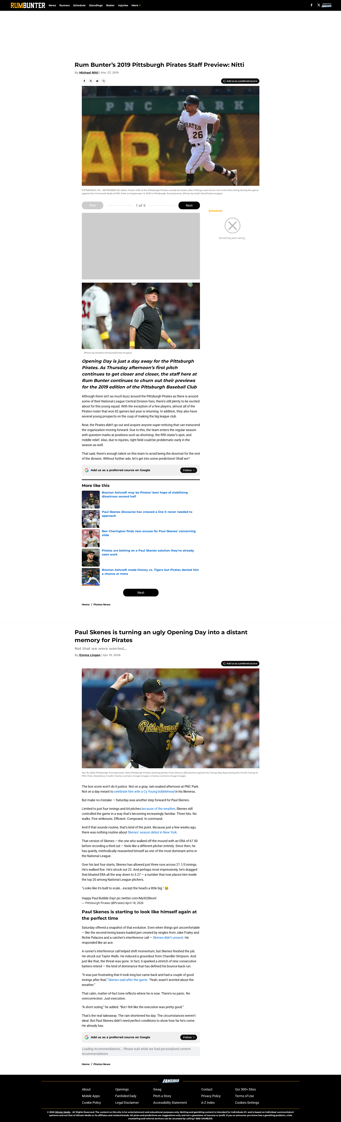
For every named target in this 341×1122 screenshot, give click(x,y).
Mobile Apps (91, 1096)
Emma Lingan (89, 655)
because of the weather (158, 809)
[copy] (103, 80)
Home (86, 604)
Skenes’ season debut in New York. (153, 832)
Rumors (64, 5)
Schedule (79, 5)
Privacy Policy (211, 1096)
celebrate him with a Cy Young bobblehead (144, 791)
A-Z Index (208, 1102)
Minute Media (62, 1112)
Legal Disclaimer (127, 1102)
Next (189, 205)
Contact (206, 1089)
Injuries (123, 5)
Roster (110, 5)
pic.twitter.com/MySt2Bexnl (136, 898)
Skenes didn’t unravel (168, 937)
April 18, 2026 (134, 903)
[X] (318, 5)
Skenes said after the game (127, 980)
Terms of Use (244, 1096)
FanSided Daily (125, 1096)
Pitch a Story (162, 1096)
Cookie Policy (91, 1102)
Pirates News (101, 604)
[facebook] (311, 5)
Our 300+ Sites (245, 1089)
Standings (96, 5)
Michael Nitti (88, 72)
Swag (157, 1089)
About (86, 1089)
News (52, 5)
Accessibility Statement (170, 1102)
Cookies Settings (247, 1102)
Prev (92, 205)
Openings (122, 1089)
